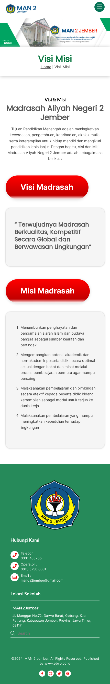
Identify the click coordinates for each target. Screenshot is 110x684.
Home (46, 67)
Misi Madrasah (47, 290)
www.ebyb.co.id (57, 663)
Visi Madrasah (46, 187)
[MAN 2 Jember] (21, 11)
